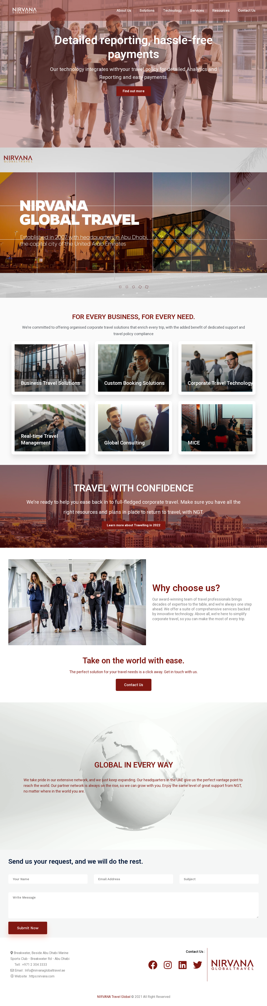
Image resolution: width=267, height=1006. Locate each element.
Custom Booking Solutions (134, 383)
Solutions (147, 10)
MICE (194, 443)
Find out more (134, 84)
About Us (124, 10)
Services (197, 10)
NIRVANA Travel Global (113, 997)
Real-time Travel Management (39, 439)
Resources (221, 10)
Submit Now (28, 928)
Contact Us (247, 10)
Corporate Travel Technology (220, 383)
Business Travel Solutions (50, 383)
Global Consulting (124, 443)
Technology (172, 10)
